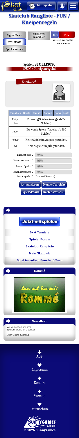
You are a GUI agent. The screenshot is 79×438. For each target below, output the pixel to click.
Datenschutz (39, 409)
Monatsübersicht (54, 184)
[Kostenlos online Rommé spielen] (39, 294)
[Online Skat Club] (0, 5)
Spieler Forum (39, 239)
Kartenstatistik (53, 192)
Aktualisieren (30, 184)
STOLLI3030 (14, 42)
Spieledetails (31, 192)
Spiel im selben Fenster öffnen (40, 260)
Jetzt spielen (44, 5)
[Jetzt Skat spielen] (39, 221)
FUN (66, 34)
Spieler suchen (14, 49)
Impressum (40, 370)
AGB (39, 356)
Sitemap (39, 396)
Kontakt (39, 383)
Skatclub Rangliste (39, 246)
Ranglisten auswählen (39, 35)
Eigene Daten (14, 35)
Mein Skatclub (39, 253)
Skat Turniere (39, 232)
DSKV (55, 34)
